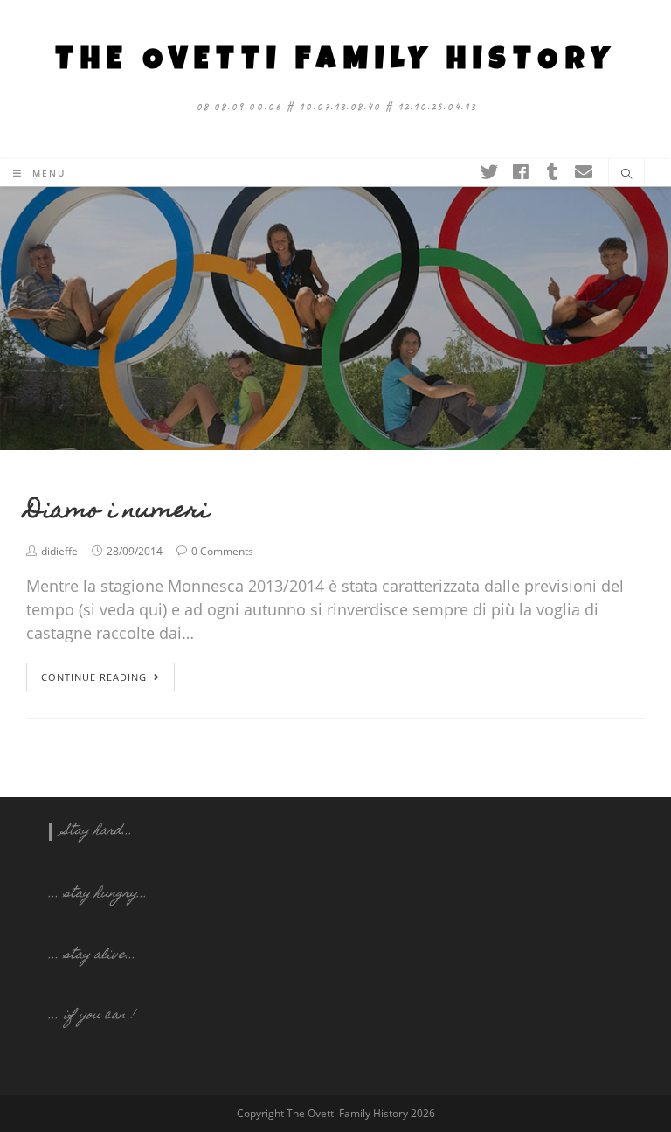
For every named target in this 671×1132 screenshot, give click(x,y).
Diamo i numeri (117, 512)
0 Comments (222, 551)
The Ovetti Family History (335, 61)
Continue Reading (94, 677)
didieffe (59, 551)
